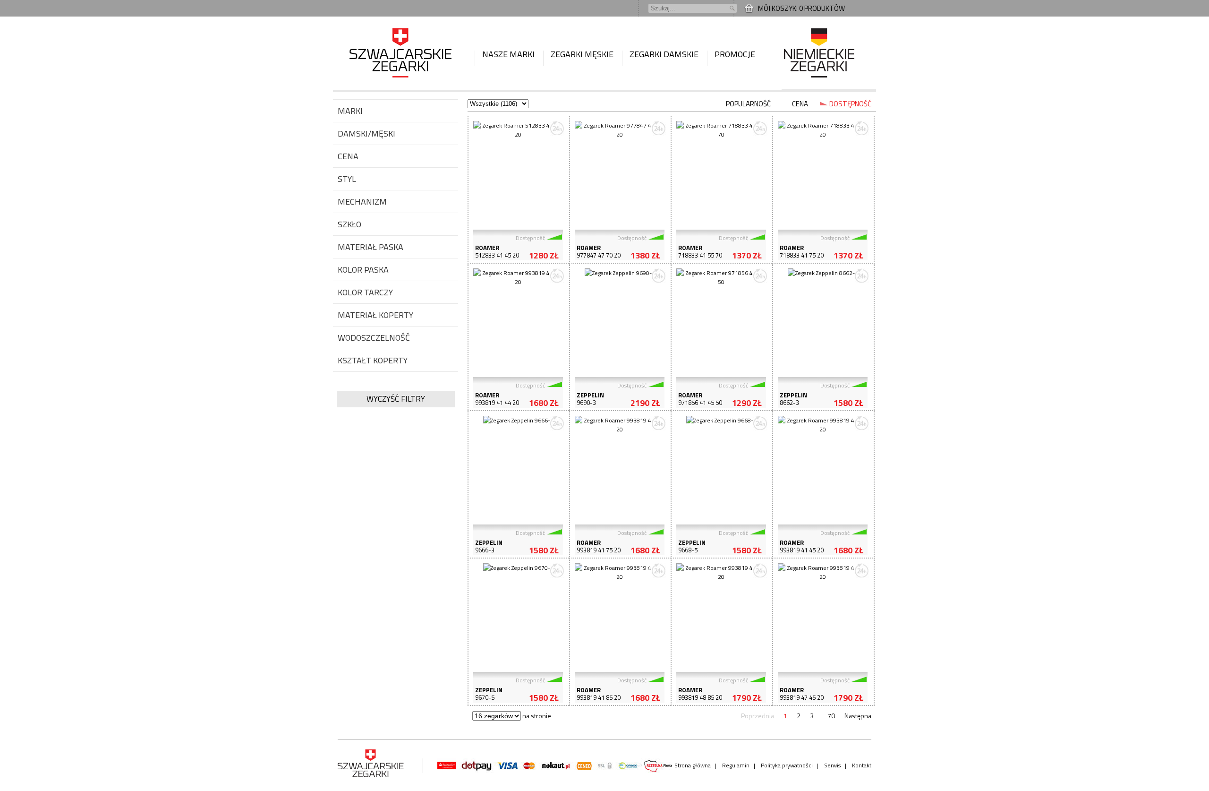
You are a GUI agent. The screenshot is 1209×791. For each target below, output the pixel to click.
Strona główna (692, 765)
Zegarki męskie (582, 54)
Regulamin (735, 765)
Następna (857, 716)
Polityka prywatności (787, 765)
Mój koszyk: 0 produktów (801, 8)
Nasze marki (508, 54)
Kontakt (861, 765)
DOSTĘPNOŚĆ (850, 103)
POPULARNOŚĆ (748, 103)
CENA (800, 103)
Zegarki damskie (664, 54)
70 (831, 716)
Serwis (832, 765)
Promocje (735, 54)
